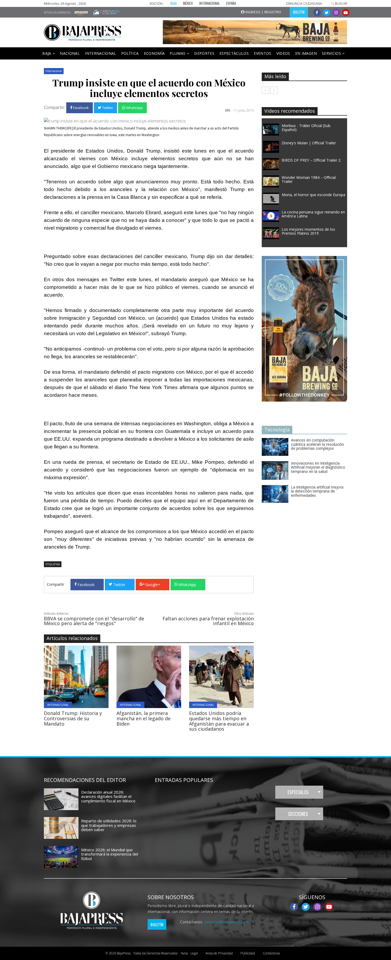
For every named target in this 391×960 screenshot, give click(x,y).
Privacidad (219, 953)
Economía (154, 53)
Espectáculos (234, 53)
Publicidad (247, 953)
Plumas (178, 53)
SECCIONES (298, 813)
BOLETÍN (299, 12)
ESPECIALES (298, 792)
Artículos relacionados (72, 638)
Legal (189, 953)
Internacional (100, 53)
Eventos (262, 53)
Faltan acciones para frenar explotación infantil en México (208, 621)
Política (130, 53)
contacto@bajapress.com (226, 921)
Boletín (157, 924)
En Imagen (306, 53)
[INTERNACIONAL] (91, 676)
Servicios (332, 53)
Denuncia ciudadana (304, 3)
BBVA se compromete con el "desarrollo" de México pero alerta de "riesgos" (94, 621)
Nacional (70, 53)
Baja (47, 53)
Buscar (340, 3)
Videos (283, 53)
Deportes (204, 53)
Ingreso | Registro (262, 12)
